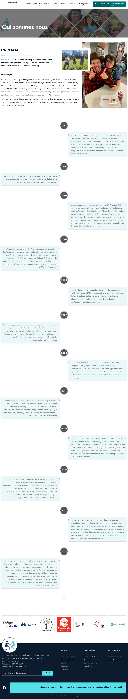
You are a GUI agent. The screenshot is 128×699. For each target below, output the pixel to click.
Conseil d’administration (69, 660)
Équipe (63, 663)
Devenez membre (90, 663)
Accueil (29, 4)
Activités (72, 4)
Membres (64, 666)
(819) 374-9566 (16, 661)
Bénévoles (64, 669)
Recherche (47, 673)
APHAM (12, 2)
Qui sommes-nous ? (41, 4)
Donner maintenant (101, 4)
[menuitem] (42, 4)
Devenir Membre (118, 4)
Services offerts (59, 4)
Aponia (78, 696)
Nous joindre (84, 4)
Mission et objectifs (68, 657)
